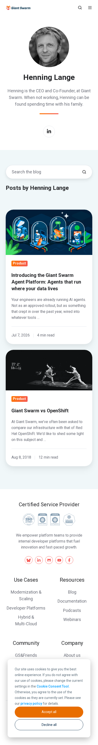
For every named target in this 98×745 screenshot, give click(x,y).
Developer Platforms (26, 607)
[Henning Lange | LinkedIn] (49, 131)
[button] (80, 7)
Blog (72, 592)
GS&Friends (26, 655)
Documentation (72, 601)
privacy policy (31, 703)
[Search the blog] (84, 172)
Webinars (72, 619)
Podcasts (72, 610)
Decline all (49, 725)
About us (72, 655)
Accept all (49, 712)
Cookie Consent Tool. (53, 686)
